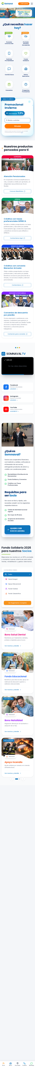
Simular (17, 126)
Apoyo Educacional (14, 584)
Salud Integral (12, 579)
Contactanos (16, 285)
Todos (10, 574)
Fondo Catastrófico (14, 593)
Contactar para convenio (16, 334)
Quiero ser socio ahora (17, 529)
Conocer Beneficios (16, 191)
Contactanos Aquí (16, 238)
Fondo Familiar (13, 589)
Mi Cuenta (24, 3)
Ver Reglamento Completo (17, 603)
